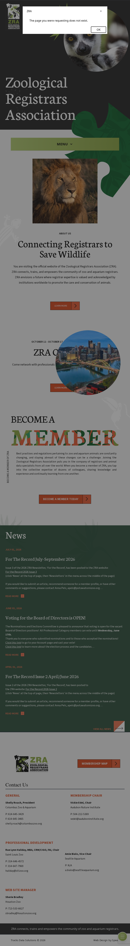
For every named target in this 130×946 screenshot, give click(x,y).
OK (99, 30)
